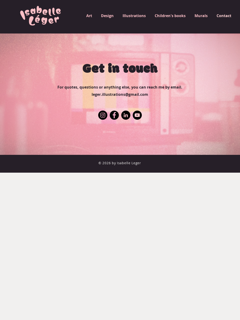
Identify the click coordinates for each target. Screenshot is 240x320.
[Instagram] (102, 115)
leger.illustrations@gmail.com (120, 94)
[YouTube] (137, 115)
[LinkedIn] (125, 115)
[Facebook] (114, 115)
